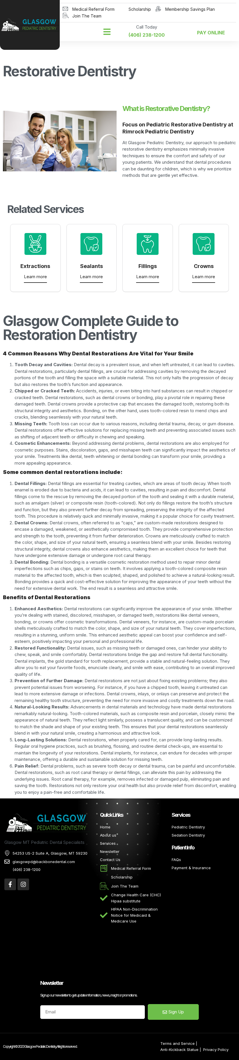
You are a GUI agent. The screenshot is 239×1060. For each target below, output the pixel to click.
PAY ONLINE (211, 33)
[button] (107, 32)
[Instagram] (23, 884)
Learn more (35, 276)
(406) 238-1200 (147, 35)
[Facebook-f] (10, 884)
